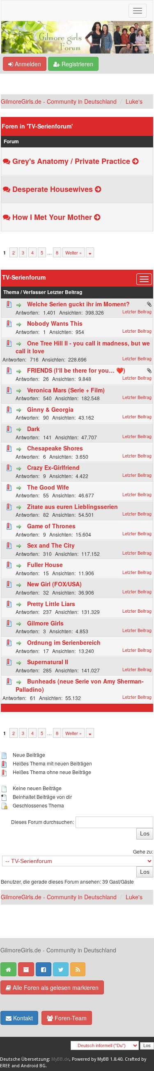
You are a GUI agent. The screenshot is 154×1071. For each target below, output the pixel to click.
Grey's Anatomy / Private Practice (71, 161)
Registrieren (76, 64)
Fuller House (45, 564)
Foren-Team (70, 1018)
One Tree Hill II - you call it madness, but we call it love (83, 347)
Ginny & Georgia (50, 409)
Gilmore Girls (45, 623)
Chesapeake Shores (55, 448)
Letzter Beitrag (64, 292)
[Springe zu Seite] (90, 252)
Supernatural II (47, 662)
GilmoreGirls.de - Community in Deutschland (59, 101)
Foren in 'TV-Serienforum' (37, 126)
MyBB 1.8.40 (109, 1059)
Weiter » (73, 252)
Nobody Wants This (55, 323)
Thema (11, 292)
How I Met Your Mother (52, 217)
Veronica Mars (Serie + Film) (66, 390)
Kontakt (22, 1018)
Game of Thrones (51, 526)
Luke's (134, 101)
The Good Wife (48, 487)
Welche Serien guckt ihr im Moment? (78, 304)
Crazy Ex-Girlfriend (53, 467)
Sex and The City (51, 545)
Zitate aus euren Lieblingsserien (72, 506)
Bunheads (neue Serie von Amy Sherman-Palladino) (80, 685)
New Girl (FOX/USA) (54, 584)
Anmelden (27, 64)
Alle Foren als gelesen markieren (55, 987)
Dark (33, 429)
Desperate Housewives (52, 189)
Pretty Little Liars (51, 604)
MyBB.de (60, 1059)
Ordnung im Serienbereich (64, 642)
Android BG (33, 1066)
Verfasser (34, 292)
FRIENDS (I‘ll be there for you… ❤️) (76, 370)
